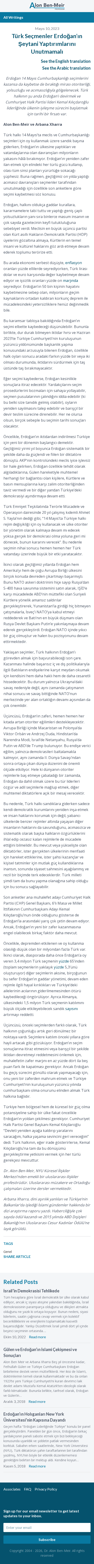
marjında (70, 280)
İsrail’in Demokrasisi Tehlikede (31, 1290)
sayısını (71, 1008)
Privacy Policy (46, 1489)
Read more (37, 1337)
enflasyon (73, 262)
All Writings (13, 17)
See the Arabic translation (66, 68)
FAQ (27, 1489)
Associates (12, 1489)
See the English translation (66, 61)
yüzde (64, 961)
